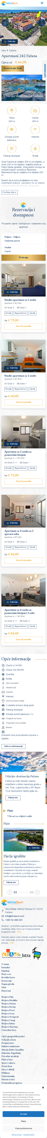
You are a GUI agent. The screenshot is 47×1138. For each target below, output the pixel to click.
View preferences (23, 1128)
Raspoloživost (21, 313)
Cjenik (32, 313)
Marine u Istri (8, 1080)
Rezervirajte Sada (13, 68)
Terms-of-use (16, 1135)
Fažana (12, 50)
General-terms (28, 1135)
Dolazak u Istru (8, 1040)
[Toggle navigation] (42, 3)
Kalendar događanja (11, 1053)
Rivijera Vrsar (8, 1014)
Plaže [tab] (10, 811)
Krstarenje (6, 981)
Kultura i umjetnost (10, 1046)
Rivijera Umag (8, 1020)
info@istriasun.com (14, 916)
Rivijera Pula (7, 997)
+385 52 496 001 (13, 920)
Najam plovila (7, 984)
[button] (43, 1087)
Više (19, 932)
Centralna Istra (8, 1030)
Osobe (8, 248)
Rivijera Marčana (9, 1027)
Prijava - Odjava (12, 237)
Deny (23, 1121)
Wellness (5, 1073)
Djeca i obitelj (7, 1070)
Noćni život (6, 1066)
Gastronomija (7, 1076)
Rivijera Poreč (8, 1010)
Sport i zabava (8, 1063)
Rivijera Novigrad (10, 1017)
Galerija (11, 41)
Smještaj (5, 971)
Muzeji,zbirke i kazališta (12, 1050)
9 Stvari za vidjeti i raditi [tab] (19, 816)
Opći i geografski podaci (13, 1037)
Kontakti (5, 968)
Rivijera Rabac (8, 1024)
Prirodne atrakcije (10, 1056)
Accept (23, 1114)
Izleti (3, 988)
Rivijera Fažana (8, 1004)
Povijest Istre (7, 1043)
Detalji (8, 313)
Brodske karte (8, 978)
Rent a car (6, 974)
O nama (5, 964)
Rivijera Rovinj (8, 1007)
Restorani (6, 991)
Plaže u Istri (7, 1060)
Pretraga (23, 258)
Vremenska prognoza (11, 1083)
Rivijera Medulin (9, 1001)
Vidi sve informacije (13, 746)
